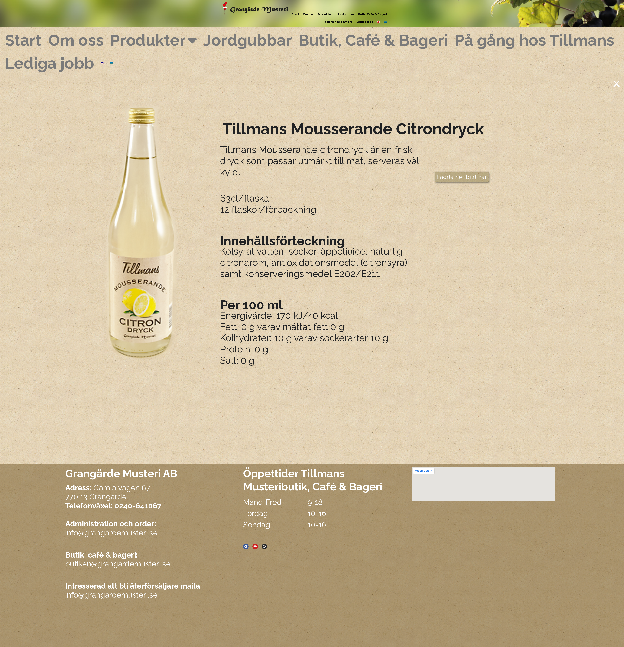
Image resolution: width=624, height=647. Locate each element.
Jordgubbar (346, 14)
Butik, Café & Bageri (372, 14)
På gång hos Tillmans (338, 21)
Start (295, 14)
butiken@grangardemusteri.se (118, 559)
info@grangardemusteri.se (111, 532)
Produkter (324, 14)
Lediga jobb (365, 21)
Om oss (308, 14)
